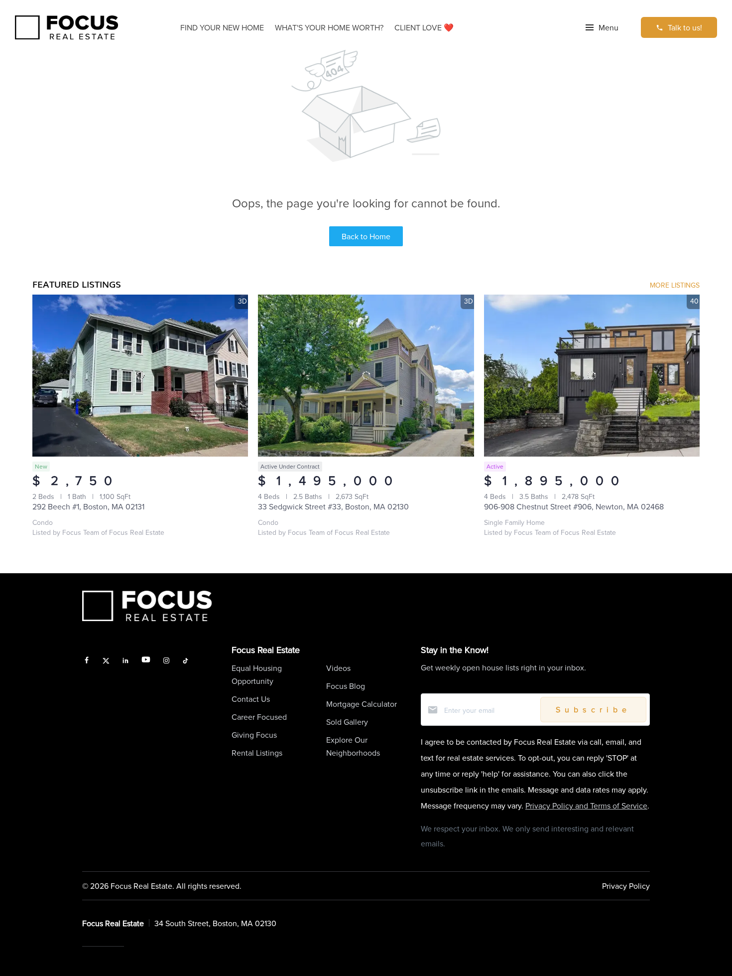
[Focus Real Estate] (66, 27)
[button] (602, 27)
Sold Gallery (347, 721)
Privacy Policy (626, 885)
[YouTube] (146, 661)
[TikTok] (185, 661)
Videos (338, 667)
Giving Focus (254, 734)
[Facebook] (86, 661)
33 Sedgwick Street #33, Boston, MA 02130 (333, 506)
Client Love (424, 27)
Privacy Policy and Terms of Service (586, 805)
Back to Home (366, 236)
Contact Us (251, 698)
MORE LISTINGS (675, 285)
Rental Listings (257, 752)
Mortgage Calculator (361, 703)
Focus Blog (345, 685)
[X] (106, 661)
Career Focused (259, 716)
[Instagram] (166, 661)
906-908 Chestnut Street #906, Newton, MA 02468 (574, 506)
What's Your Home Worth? (329, 27)
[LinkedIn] (125, 661)
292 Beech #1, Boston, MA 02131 (88, 506)
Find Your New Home (222, 27)
